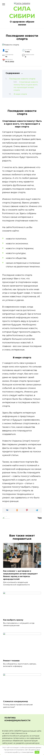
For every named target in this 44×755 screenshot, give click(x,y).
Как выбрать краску (13, 620)
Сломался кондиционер (15, 701)
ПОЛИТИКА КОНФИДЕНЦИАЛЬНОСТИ (17, 719)
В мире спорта (20, 94)
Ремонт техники (11, 660)
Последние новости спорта (22, 79)
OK (37, 752)
